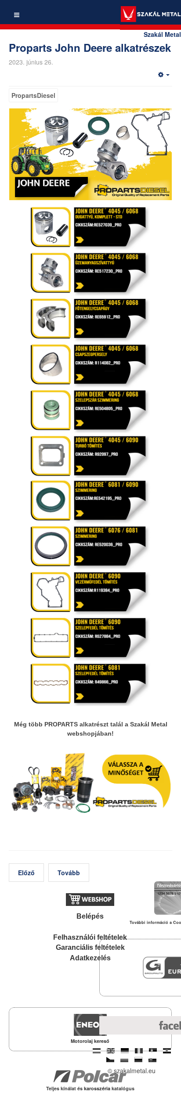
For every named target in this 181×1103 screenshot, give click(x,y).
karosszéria (98, 1088)
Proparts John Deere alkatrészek (90, 47)
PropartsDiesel (33, 95)
